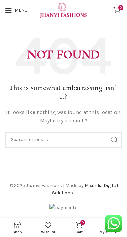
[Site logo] (63, 10)
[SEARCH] (114, 140)
